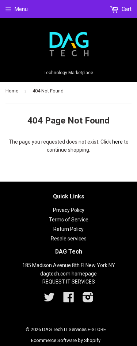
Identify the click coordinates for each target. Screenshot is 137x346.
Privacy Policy (68, 210)
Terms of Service (68, 220)
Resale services (69, 239)
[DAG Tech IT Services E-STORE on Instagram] (88, 300)
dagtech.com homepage (68, 274)
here (117, 142)
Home (11, 91)
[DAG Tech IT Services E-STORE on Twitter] (49, 300)
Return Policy (68, 229)
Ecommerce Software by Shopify (65, 340)
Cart (126, 9)
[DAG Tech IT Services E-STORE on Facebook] (68, 300)
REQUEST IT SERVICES (68, 282)
